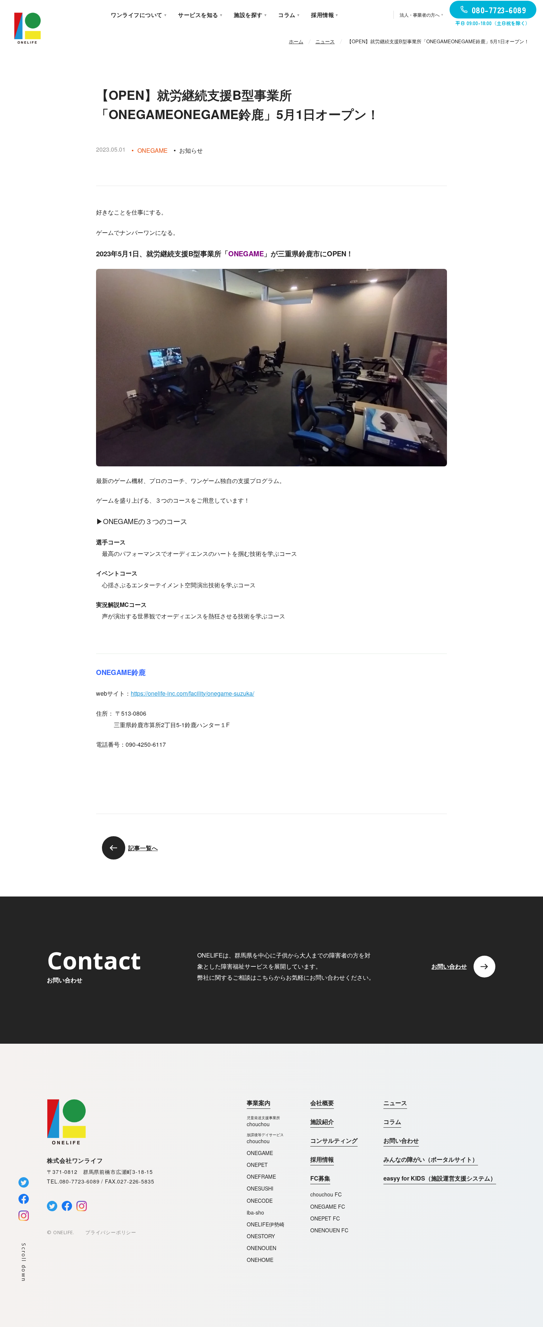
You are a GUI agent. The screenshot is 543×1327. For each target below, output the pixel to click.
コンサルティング (334, 1140)
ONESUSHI (260, 1188)
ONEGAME (260, 1152)
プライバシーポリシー (110, 1232)
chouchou (263, 1121)
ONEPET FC (325, 1218)
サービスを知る (200, 15)
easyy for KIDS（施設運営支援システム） (439, 1178)
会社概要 (322, 1102)
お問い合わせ (401, 1140)
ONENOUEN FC (329, 1230)
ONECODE (260, 1200)
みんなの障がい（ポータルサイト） (430, 1159)
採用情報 (322, 1159)
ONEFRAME (261, 1176)
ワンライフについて (138, 15)
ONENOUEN (261, 1247)
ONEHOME (260, 1259)
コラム (392, 1121)
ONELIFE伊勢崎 (265, 1224)
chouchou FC (326, 1194)
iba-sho (255, 1212)
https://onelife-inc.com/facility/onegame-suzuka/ (192, 693)
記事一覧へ (143, 848)
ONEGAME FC (327, 1206)
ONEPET (257, 1164)
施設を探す (250, 15)
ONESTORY (261, 1236)
